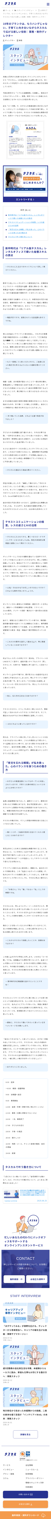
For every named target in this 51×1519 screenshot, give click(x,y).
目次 (22, 210)
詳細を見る (25, 1434)
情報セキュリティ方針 (35, 1482)
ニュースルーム (32, 1469)
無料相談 (14, 1279)
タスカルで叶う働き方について (20, 236)
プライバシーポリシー (35, 1478)
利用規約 (29, 1487)
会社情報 (29, 1465)
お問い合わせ (24, 1494)
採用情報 (29, 1474)
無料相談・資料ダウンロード (26, 1515)
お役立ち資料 (36, 1279)
